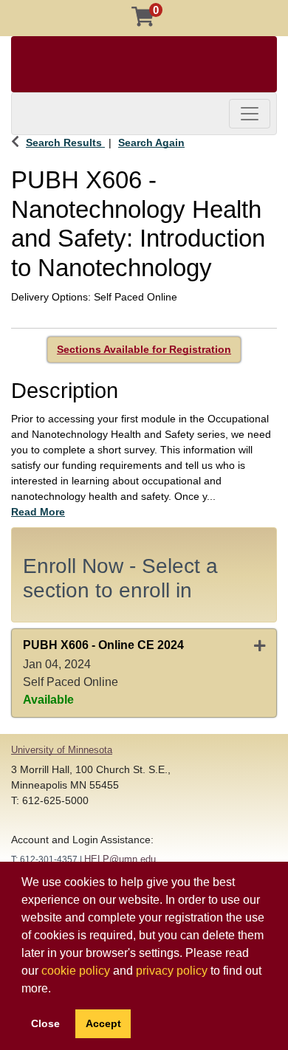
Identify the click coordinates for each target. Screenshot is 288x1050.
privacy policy (172, 970)
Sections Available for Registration (144, 349)
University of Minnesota (61, 749)
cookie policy (75, 970)
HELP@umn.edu (120, 859)
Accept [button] (103, 1023)
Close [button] (45, 1023)
